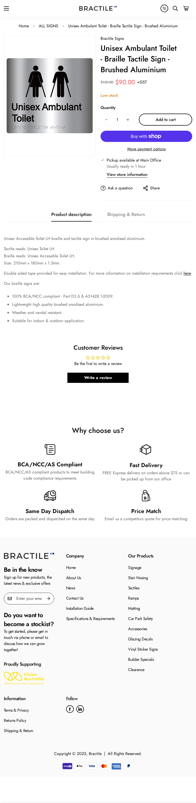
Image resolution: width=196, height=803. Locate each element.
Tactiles (133, 588)
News (70, 588)
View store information (127, 174)
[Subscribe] (48, 598)
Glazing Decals (140, 639)
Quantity (108, 108)
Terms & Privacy (16, 710)
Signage (134, 567)
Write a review (98, 378)
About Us (73, 578)
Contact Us (74, 598)
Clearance (136, 670)
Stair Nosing (138, 578)
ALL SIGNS (48, 26)
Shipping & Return (18, 731)
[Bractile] (98, 8)
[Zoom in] (82, 49)
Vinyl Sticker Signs (143, 649)
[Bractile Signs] (29, 556)
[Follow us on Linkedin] (80, 709)
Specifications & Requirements (90, 619)
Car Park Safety (140, 619)
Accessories (137, 629)
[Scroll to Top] (186, 775)
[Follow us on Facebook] (70, 709)
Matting (134, 608)
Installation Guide (80, 608)
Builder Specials (141, 659)
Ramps (133, 598)
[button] (186, 8)
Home (24, 26)
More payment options (146, 149)
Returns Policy (15, 720)
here (187, 273)
